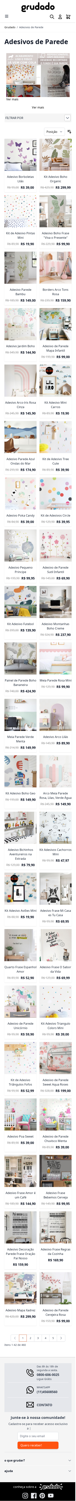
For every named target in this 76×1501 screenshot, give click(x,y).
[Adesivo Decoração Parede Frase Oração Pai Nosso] (19, 1203)
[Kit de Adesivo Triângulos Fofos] (19, 1037)
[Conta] (57, 16)
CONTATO (44, 1378)
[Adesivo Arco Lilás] (53, 698)
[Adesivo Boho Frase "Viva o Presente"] (53, 207)
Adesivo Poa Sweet (20, 1114)
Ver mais (12, 97)
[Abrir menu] (6, 16)
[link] (13, 1311)
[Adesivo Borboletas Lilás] (19, 152)
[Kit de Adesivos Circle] (53, 482)
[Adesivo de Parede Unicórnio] (19, 982)
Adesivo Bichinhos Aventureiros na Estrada (19, 838)
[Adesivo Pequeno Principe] (19, 533)
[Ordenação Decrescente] (66, 130)
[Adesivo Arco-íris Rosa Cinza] (19, 372)
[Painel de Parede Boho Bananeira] (19, 643)
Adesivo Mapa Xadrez (20, 1284)
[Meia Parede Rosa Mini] (53, 643)
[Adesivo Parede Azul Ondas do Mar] (19, 427)
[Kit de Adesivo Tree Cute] (53, 427)
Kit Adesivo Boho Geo (20, 775)
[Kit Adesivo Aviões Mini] (19, 872)
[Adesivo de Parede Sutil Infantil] (53, 533)
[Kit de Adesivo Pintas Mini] (19, 207)
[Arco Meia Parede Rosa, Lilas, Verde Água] (53, 753)
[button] (36, 116)
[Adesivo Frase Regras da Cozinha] (53, 1203)
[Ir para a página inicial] (36, 7)
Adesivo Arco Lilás (53, 720)
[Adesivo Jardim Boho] (19, 317)
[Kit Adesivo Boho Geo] (19, 753)
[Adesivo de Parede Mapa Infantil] (53, 317)
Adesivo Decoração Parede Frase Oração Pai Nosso (19, 1228)
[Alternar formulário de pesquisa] (49, 16)
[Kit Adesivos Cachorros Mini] (53, 813)
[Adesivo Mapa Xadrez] (19, 1262)
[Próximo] (60, 1311)
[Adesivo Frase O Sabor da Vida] (53, 927)
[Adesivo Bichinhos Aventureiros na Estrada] (19, 813)
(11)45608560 (47, 1365)
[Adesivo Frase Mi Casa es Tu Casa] (53, 872)
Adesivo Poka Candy (20, 504)
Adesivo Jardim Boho (19, 339)
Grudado (9, 27)
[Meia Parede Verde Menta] (19, 698)
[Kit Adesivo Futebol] (19, 588)
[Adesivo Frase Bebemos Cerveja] (53, 1148)
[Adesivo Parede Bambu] (19, 262)
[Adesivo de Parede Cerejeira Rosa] (53, 1262)
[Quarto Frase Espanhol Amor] (19, 927)
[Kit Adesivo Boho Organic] (53, 152)
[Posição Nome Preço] (51, 130)
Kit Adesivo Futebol (19, 610)
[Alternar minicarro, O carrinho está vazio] (65, 16)
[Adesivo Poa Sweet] (19, 1093)
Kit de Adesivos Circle (53, 504)
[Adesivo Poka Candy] (19, 482)
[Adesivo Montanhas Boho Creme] (53, 588)
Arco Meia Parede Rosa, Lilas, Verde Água (53, 779)
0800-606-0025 (48, 1348)
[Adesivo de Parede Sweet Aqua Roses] (53, 1037)
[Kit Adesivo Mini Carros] (53, 372)
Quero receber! (31, 1419)
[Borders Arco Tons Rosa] (53, 262)
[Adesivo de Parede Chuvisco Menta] (53, 1093)
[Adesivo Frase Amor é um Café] (19, 1148)
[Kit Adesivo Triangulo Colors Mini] (53, 982)
